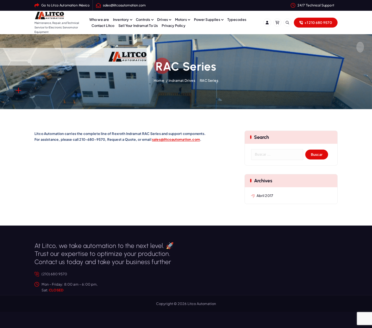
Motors (181, 19)
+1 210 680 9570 (318, 22)
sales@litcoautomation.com (124, 5)
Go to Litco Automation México (65, 5)
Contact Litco (102, 25)
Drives (162, 19)
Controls (143, 19)
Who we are (99, 19)
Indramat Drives (182, 80)
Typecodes (236, 19)
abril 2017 (265, 195)
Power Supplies (207, 19)
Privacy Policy (173, 25)
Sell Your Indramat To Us (138, 25)
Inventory (121, 19)
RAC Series (209, 80)
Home (159, 80)
